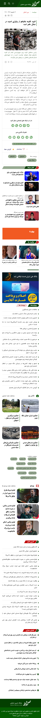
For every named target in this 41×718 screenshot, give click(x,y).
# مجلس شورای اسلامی (28, 478)
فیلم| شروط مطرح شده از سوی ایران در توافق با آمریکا (9, 493)
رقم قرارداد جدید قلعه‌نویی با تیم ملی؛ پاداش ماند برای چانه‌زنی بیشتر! (19, 344)
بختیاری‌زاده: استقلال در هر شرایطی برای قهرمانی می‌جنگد (20, 577)
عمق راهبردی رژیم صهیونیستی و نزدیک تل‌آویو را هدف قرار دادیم (14, 215)
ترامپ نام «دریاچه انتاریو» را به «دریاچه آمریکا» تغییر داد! (20, 572)
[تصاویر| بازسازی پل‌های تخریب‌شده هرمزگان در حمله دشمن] (11, 432)
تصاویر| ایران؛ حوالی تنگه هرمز (30, 416)
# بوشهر (22, 459)
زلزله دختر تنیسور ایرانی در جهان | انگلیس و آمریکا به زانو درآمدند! (19, 334)
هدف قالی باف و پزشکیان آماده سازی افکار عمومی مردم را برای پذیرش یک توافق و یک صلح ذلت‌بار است (19, 371)
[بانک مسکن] (20, 234)
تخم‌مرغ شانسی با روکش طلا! (28, 328)
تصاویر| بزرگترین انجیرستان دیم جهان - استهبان (11, 418)
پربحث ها (22, 305)
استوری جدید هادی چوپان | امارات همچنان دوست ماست (20, 318)
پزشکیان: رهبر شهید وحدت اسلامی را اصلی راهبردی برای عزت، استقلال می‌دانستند (19, 382)
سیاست (34, 12)
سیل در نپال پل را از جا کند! (28, 685)
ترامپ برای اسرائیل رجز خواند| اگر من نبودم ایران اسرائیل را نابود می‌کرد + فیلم (19, 351)
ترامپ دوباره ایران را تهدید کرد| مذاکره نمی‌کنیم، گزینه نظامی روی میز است (19, 597)
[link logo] (20, 703)
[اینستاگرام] (24, 125)
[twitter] (23, 137)
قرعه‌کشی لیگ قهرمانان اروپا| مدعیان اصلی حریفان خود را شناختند (19, 614)
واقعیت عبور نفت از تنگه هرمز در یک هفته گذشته (22, 581)
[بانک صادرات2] (20, 287)
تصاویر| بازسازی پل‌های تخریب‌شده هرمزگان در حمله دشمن (10, 445)
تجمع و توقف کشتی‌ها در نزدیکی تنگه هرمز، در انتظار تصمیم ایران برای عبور (19, 364)
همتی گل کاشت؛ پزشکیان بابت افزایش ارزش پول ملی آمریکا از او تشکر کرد (19, 621)
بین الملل (26, 12)
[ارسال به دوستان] (8, 15)
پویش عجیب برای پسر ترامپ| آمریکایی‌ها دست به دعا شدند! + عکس (19, 323)
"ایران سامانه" (16, 716)
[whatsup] (31, 137)
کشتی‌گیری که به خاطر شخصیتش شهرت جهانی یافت (30, 263)
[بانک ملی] (20, 276)
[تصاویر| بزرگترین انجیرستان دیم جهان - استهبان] (11, 405)
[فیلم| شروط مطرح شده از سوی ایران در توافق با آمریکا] (28, 496)
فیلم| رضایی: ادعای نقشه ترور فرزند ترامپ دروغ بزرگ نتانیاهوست (9, 526)
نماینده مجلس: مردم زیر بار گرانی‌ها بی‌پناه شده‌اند (22, 377)
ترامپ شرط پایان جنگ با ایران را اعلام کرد (24, 314)
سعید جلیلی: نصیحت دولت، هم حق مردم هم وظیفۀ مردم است (20, 680)
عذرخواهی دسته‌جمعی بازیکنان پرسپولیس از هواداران (22, 690)
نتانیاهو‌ (12, 156)
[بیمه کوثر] (20, 298)
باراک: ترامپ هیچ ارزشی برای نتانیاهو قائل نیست (15, 173)
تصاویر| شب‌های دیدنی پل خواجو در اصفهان (30, 444)
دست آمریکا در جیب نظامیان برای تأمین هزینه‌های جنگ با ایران (19, 586)
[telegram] (27, 137)
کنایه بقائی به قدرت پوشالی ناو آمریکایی (25, 669)
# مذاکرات (32, 473)
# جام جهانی (21, 463)
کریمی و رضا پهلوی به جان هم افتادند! (26, 674)
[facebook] (18, 137)
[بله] (28, 125)
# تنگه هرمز (32, 463)
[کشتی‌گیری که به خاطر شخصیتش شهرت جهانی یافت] (29, 252)
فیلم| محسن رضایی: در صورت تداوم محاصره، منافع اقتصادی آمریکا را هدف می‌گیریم (9, 512)
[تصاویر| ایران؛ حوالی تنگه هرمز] (30, 405)
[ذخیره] (11, 15)
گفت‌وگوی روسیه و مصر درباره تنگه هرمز (25, 547)
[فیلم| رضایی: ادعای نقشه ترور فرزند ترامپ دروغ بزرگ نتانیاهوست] (28, 528)
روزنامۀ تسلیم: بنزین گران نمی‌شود (27, 664)
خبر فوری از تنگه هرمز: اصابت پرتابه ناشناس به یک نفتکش (20, 339)
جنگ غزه (31, 160)
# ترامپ (13, 459)
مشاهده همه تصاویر (8, 396)
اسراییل (22, 156)
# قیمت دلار (22, 473)
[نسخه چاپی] (5, 15)
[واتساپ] (17, 125)
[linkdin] (14, 137)
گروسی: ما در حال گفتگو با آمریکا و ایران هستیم (23, 387)
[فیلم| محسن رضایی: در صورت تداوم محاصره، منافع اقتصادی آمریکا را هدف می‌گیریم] (28, 511)
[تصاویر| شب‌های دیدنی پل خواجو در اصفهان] (30, 432)
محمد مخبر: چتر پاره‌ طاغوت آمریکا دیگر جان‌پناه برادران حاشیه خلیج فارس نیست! (19, 607)
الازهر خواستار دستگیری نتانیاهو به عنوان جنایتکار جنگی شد (13, 184)
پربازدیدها (34, 305)
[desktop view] (13, 4)
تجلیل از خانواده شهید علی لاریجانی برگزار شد (24, 602)
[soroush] (10, 137)
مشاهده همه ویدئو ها (9, 486)
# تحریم (10, 468)
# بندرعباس (32, 459)
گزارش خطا (7, 149)
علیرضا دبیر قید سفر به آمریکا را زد (27, 592)
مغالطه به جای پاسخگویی (29, 309)
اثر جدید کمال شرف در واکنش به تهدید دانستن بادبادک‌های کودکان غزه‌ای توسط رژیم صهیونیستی (19, 358)
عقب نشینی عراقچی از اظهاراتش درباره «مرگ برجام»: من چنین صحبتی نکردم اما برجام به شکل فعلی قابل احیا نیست (22, 203)
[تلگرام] (13, 125)
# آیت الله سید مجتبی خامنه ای (26, 468)
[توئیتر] (20, 125)
